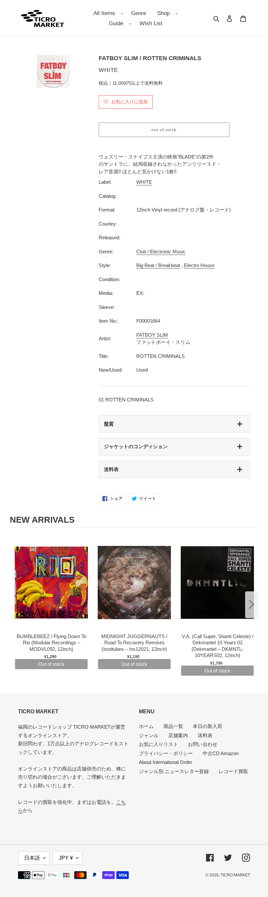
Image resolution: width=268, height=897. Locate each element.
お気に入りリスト (158, 744)
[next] (251, 604)
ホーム (146, 726)
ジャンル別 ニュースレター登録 (174, 771)
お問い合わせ (202, 744)
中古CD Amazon (221, 753)
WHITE (144, 182)
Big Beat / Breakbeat (158, 265)
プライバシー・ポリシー (166, 753)
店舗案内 (178, 735)
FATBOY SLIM (152, 335)
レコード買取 (233, 771)
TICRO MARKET (235, 875)
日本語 (32, 858)
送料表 (111, 469)
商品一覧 (173, 726)
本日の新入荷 (207, 726)
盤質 (109, 424)
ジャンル (149, 735)
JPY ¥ (66, 858)
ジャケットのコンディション (136, 446)
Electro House (199, 265)
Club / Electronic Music (161, 251)
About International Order (165, 762)
